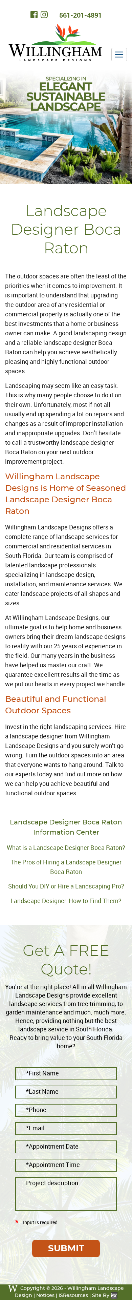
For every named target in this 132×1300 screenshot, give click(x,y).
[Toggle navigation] (119, 54)
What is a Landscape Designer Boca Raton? (66, 847)
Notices (45, 1295)
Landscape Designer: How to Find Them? (66, 901)
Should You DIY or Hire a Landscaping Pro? (66, 886)
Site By (101, 1295)
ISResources (73, 1295)
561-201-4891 (80, 15)
